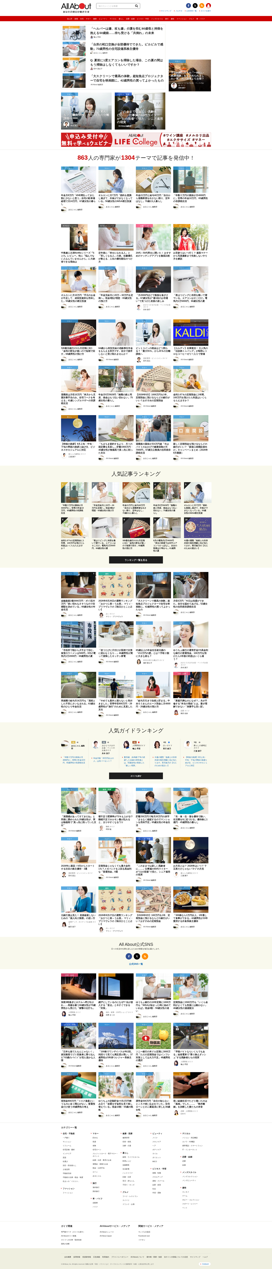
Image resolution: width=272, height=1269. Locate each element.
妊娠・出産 (127, 1177)
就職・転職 (156, 1173)
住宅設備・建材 (69, 1150)
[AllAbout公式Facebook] (188, 5)
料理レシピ (127, 1161)
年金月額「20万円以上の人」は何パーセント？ (103, 759)
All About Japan (106, 1236)
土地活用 (66, 1169)
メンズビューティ (189, 1180)
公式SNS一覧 (191, 11)
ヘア (154, 1146)
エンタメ (185, 1192)
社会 (154, 1189)
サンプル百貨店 (144, 1232)
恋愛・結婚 (130, 19)
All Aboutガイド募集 (68, 1236)
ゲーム (184, 1196)
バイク (95, 1207)
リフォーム (67, 1146)
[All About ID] (208, 6)
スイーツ (126, 1200)
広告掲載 (96, 1257)
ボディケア (156, 1150)
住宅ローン (97, 1150)
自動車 (95, 1203)
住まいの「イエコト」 (71, 1181)
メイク (155, 1138)
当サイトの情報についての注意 (176, 1257)
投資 (94, 1142)
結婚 (184, 1165)
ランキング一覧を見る (136, 560)
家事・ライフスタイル (131, 1157)
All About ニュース (107, 1232)
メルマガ (178, 11)
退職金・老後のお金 (100, 1164)
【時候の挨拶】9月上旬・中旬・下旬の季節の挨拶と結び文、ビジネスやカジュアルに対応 (196, 761)
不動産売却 (67, 1173)
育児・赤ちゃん (128, 1181)
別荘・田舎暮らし (69, 1165)
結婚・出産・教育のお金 (102, 1160)
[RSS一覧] (201, 5)
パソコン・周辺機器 (190, 1138)
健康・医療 (127, 1133)
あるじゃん (97, 1176)
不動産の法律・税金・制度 (73, 1177)
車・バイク (200, 19)
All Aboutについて (137, 1257)
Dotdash (205, 1264)
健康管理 (126, 1138)
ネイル (155, 1154)
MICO (154, 1161)
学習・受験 (156, 1193)
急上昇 (69, 19)
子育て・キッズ (128, 1185)
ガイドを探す (206, 11)
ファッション (182, 19)
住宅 (82, 19)
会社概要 (67, 1257)
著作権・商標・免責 (154, 1257)
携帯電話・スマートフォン (192, 1146)
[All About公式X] (195, 5)
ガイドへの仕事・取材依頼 (71, 1240)
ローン (95, 1172)
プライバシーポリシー (119, 1257)
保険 (94, 1146)
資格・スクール (158, 1181)
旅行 (167, 19)
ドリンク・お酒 (128, 1204)
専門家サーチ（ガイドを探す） (73, 1232)
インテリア (67, 1154)
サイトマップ (166, 11)
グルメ (191, 19)
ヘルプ (205, 1257)
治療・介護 (127, 1146)
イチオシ (141, 1240)
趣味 (172, 19)
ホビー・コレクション (190, 1200)
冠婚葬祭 (126, 1165)
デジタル (113, 19)
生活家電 (126, 1169)
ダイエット (156, 1158)
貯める (95, 1138)
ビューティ (103, 19)
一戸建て (66, 1138)
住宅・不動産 (69, 1133)
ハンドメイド (128, 1173)
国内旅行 (96, 1191)
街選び (65, 1161)
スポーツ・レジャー (190, 1204)
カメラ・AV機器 (188, 1142)
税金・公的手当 (99, 1168)
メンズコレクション (190, 1176)
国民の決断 (65, 1244)
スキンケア (156, 1142)
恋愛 (184, 1161)
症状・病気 (127, 1142)
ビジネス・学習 (143, 19)
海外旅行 (96, 1187)
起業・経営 (156, 1185)
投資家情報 (86, 1257)
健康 (95, 19)
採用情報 (76, 1257)
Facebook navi (144, 1236)
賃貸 (64, 1158)
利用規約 (105, 1257)
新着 (76, 19)
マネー (88, 19)
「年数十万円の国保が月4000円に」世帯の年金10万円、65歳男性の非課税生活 (74, 760)
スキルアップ (157, 1177)
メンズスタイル (157, 19)
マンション (67, 1142)
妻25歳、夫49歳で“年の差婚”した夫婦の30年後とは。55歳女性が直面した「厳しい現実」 (134, 761)
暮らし (121, 19)
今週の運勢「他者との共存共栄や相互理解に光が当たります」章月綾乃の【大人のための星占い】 (166, 761)
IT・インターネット (189, 1150)
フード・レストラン (130, 1196)
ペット (184, 1208)
